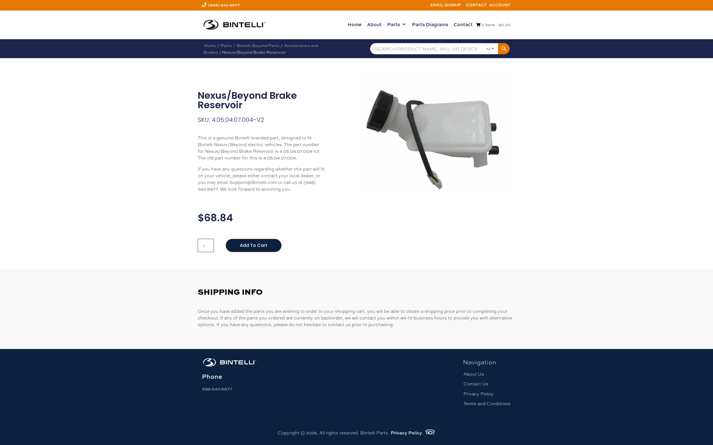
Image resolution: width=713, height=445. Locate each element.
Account (500, 5)
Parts (393, 24)
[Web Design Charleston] (430, 432)
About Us (473, 374)
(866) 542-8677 (224, 5)
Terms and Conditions (487, 403)
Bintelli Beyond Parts (257, 45)
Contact (476, 5)
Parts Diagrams (430, 24)
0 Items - (495, 24)
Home (355, 24)
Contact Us (475, 383)
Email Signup (445, 5)
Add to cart (253, 245)
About (374, 24)
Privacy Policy (478, 393)
